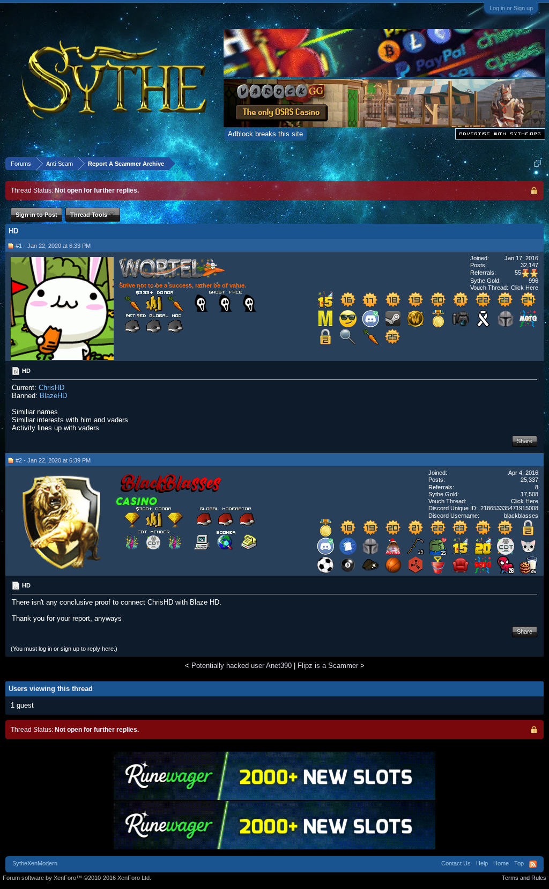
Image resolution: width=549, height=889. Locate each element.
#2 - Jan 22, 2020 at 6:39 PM (53, 460)
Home (501, 863)
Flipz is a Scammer (328, 666)
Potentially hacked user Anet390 (241, 666)
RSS (533, 864)
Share (524, 441)
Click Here (524, 287)
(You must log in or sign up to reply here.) (64, 648)
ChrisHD (51, 388)
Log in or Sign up (511, 8)
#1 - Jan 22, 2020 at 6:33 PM (53, 246)
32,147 (529, 265)
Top (519, 863)
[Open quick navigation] (537, 163)
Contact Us (456, 863)
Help (482, 863)
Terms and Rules (524, 878)
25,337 (529, 479)
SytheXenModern (34, 863)
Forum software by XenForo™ (77, 878)
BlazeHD (53, 396)
